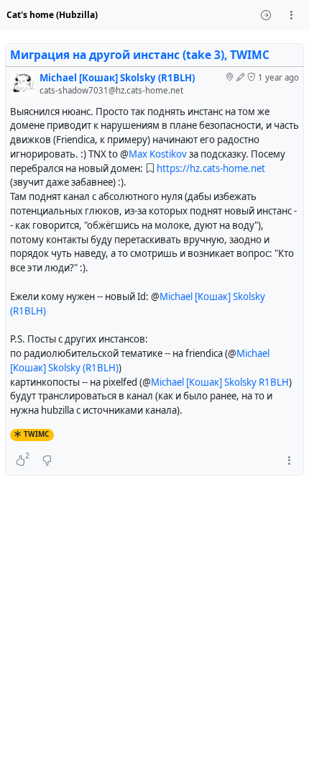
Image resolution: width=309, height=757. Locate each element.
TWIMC (36, 434)
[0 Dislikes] (47, 460)
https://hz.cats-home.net (211, 168)
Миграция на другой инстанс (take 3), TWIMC (139, 55)
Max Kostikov (158, 154)
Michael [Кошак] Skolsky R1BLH (220, 382)
